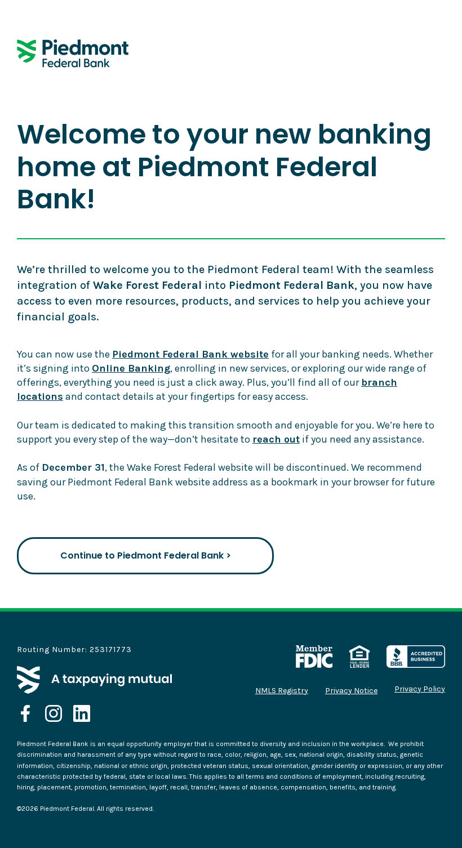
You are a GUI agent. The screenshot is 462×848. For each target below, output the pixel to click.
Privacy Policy (419, 689)
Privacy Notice (351, 690)
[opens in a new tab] (25, 713)
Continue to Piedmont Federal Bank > (145, 555)
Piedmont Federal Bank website (190, 354)
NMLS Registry (281, 690)
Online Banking (131, 368)
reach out (276, 439)
